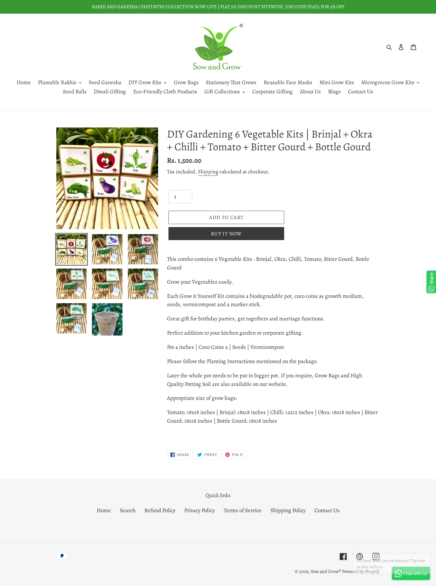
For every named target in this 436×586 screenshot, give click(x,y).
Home (104, 510)
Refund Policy (159, 510)
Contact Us (327, 510)
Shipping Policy (287, 510)
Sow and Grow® (326, 571)
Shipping (208, 171)
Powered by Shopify (361, 571)
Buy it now (226, 233)
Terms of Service (243, 510)
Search (128, 510)
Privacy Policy (199, 510)
